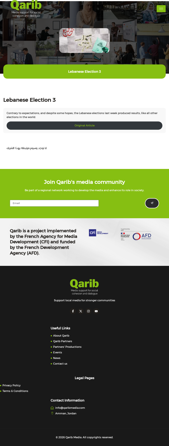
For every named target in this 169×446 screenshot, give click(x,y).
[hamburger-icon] (161, 8)
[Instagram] (88, 311)
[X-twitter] (81, 311)
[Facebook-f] (73, 311)
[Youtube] (96, 311)
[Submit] (152, 203)
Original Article (85, 125)
